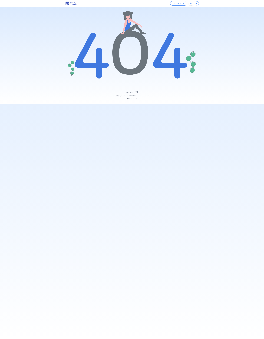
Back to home (132, 98)
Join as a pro (179, 3)
